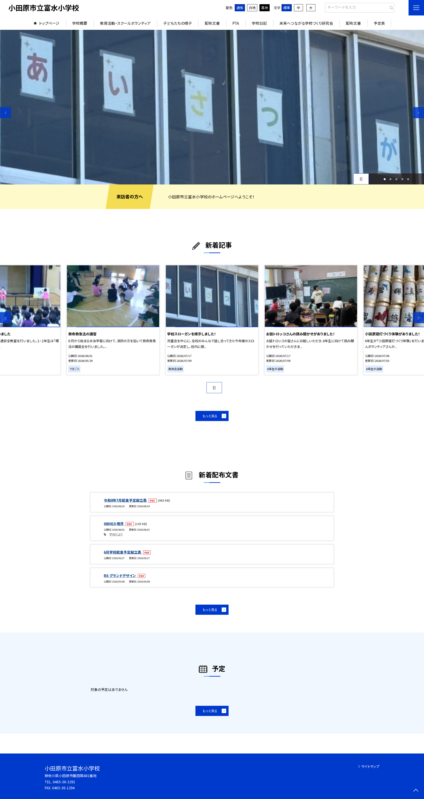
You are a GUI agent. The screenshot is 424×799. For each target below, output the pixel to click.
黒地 (264, 7)
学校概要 (79, 23)
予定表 (379, 23)
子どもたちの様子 (177, 23)
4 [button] (402, 179)
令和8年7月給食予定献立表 (126, 500)
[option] (212, 107)
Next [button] (418, 112)
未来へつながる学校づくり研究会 (306, 23)
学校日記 (259, 23)
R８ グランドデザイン (120, 575)
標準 (286, 7)
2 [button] (391, 179)
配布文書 (212, 23)
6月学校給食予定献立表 (123, 552)
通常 (240, 7)
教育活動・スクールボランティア (125, 23)
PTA (235, 23)
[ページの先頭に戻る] (415, 790)
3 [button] (397, 179)
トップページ (49, 23)
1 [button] (385, 179)
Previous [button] (5, 112)
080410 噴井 (114, 523)
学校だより (116, 534)
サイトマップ (370, 766)
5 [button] (408, 179)
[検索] (390, 7)
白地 (252, 7)
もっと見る (210, 416)
